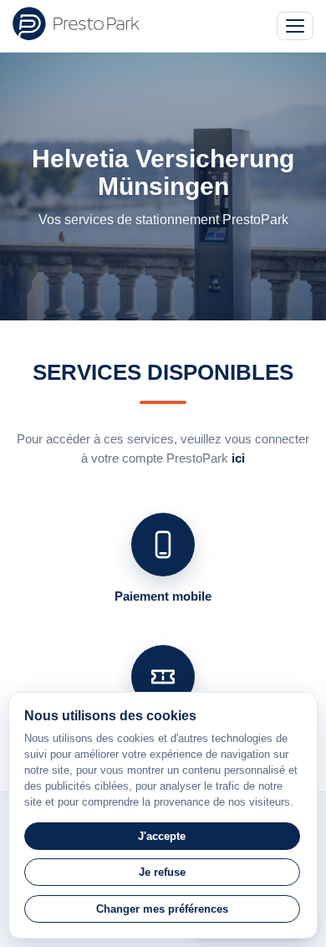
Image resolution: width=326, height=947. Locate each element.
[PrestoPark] (76, 23)
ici (238, 458)
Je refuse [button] (162, 872)
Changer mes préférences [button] (162, 909)
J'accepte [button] (162, 836)
